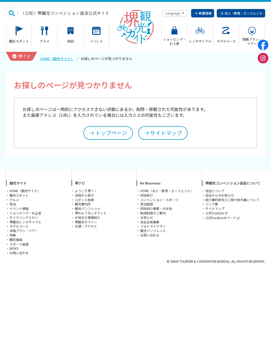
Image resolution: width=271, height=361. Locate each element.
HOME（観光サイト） (57, 58)
